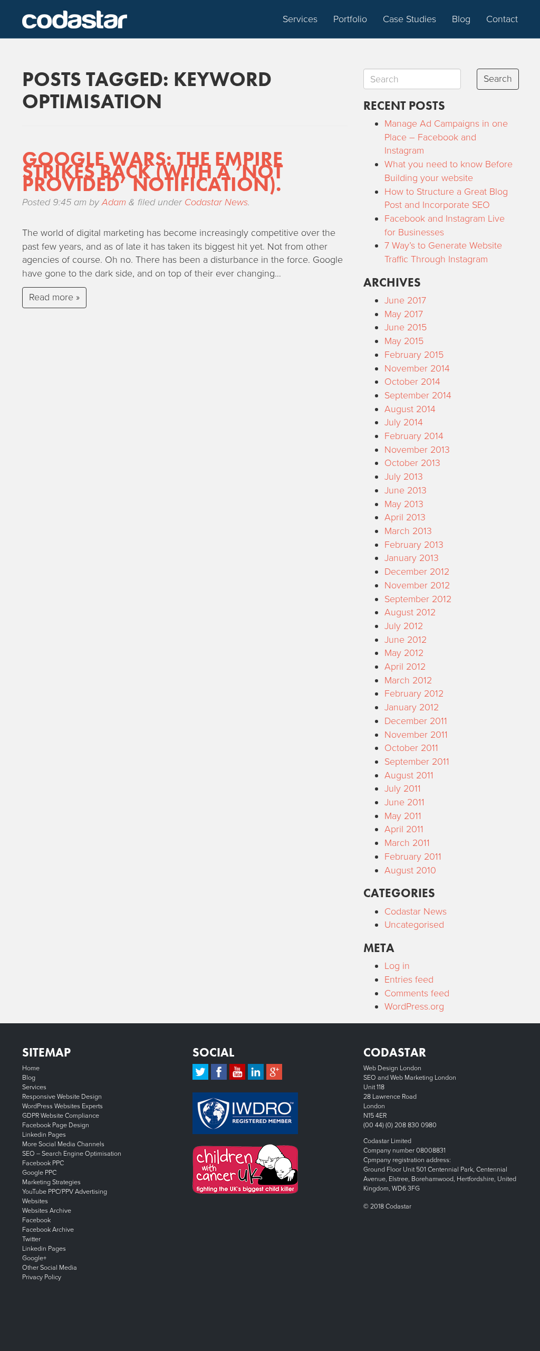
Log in (397, 966)
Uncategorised (414, 924)
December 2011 (415, 721)
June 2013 (405, 490)
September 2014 (417, 395)
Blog (461, 19)
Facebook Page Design (55, 1125)
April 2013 (405, 517)
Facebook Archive (48, 1229)
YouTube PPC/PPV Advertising (64, 1191)
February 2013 (413, 544)
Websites (35, 1201)
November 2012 (417, 585)
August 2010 (410, 870)
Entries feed (408, 979)
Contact (502, 19)
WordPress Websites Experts (62, 1106)
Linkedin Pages (44, 1134)
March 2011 (407, 843)
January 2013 (411, 558)
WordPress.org (414, 1006)
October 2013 (412, 463)
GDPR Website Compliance (60, 1115)
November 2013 (417, 449)
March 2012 (408, 680)
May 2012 (403, 653)
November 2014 (417, 368)
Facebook (36, 1220)
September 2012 (417, 599)
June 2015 (405, 327)
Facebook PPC (43, 1163)
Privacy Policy (41, 1277)
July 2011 (402, 788)
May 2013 (403, 504)
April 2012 (405, 666)
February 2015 (413, 354)
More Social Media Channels (63, 1144)
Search (498, 78)
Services (300, 19)
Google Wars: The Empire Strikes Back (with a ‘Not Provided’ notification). (152, 171)
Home (31, 1068)
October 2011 (411, 748)
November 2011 (416, 734)
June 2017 (405, 300)
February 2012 (413, 693)
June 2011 (404, 802)
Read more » (54, 297)
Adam (114, 202)
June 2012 (405, 639)
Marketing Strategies (51, 1182)
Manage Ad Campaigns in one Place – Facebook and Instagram (446, 137)
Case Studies (409, 19)
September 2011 (416, 761)
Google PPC (39, 1172)
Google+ (34, 1258)
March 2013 (408, 531)
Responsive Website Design (62, 1096)
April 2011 (403, 829)
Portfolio (350, 19)
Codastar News (216, 202)
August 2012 (410, 612)
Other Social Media (49, 1267)
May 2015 (403, 341)
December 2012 (416, 571)
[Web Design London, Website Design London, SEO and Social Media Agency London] (75, 19)
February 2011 (412, 856)
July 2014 (403, 422)
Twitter (31, 1239)
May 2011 (402, 816)
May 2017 (403, 314)
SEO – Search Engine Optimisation (71, 1153)
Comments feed (416, 993)
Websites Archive (46, 1210)
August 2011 (408, 775)
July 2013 (403, 476)
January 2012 (411, 707)
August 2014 (410, 409)
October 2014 (412, 381)
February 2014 (413, 436)
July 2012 (403, 626)
